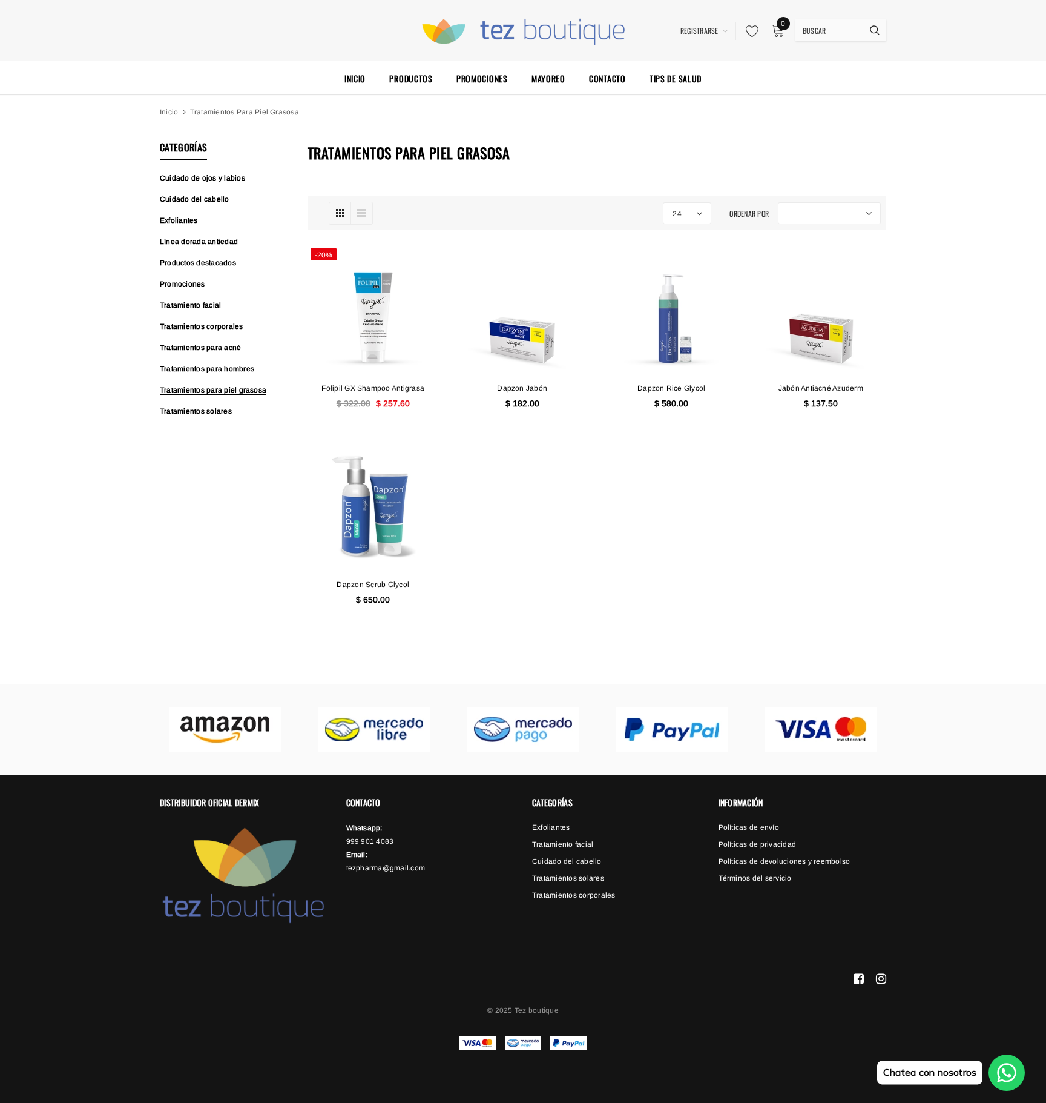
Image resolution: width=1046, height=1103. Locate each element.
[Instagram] (881, 978)
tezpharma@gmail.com (386, 868)
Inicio (169, 112)
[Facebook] (859, 978)
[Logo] (523, 29)
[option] (225, 729)
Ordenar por (749, 213)
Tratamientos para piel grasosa (244, 112)
